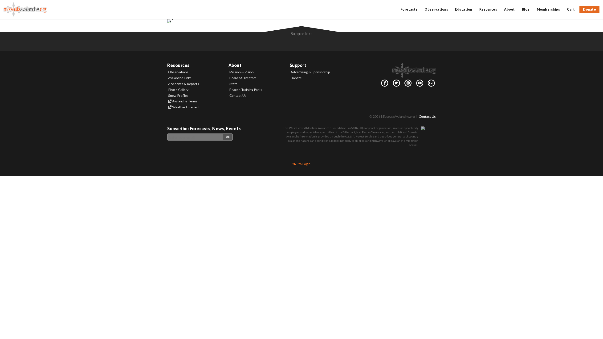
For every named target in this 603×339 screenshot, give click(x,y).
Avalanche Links (179, 78)
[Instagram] (407, 84)
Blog (526, 9)
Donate (589, 9)
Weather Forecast (185, 107)
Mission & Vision (241, 72)
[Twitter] (395, 84)
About (509, 9)
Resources (488, 9)
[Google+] (430, 84)
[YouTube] (418, 84)
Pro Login (303, 164)
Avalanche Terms (184, 101)
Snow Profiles (178, 95)
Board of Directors (243, 78)
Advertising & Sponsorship (310, 72)
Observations (436, 9)
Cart (571, 9)
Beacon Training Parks (245, 90)
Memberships (548, 9)
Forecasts (409, 9)
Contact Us (237, 95)
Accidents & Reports (183, 84)
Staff (233, 84)
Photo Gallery (178, 90)
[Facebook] (384, 84)
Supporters (302, 33)
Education (463, 9)
